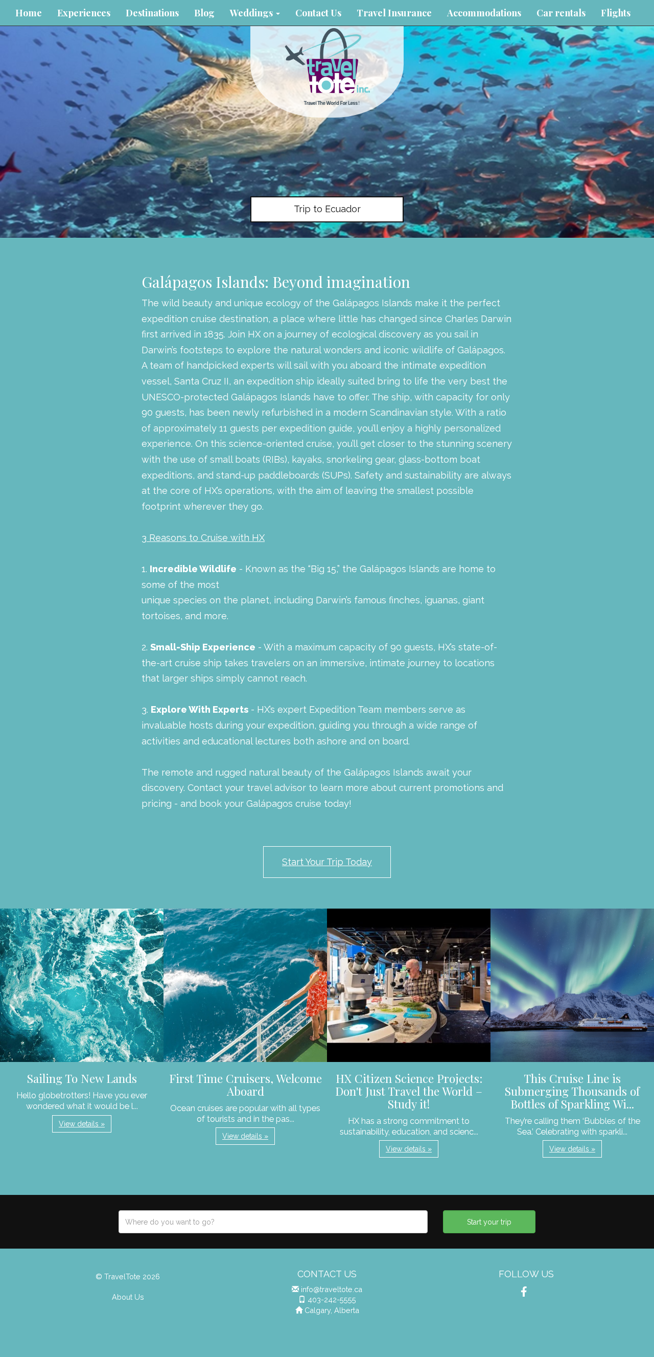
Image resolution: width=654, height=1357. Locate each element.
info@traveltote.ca (331, 1289)
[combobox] (273, 1221)
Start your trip (489, 1222)
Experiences (83, 13)
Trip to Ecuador (327, 208)
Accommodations (484, 13)
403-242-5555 (332, 1299)
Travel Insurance (394, 13)
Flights (615, 13)
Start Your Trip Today (327, 861)
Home (28, 13)
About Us (128, 1297)
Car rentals (561, 13)
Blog (204, 13)
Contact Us (318, 13)
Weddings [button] (252, 13)
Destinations (152, 13)
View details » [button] (82, 1124)
